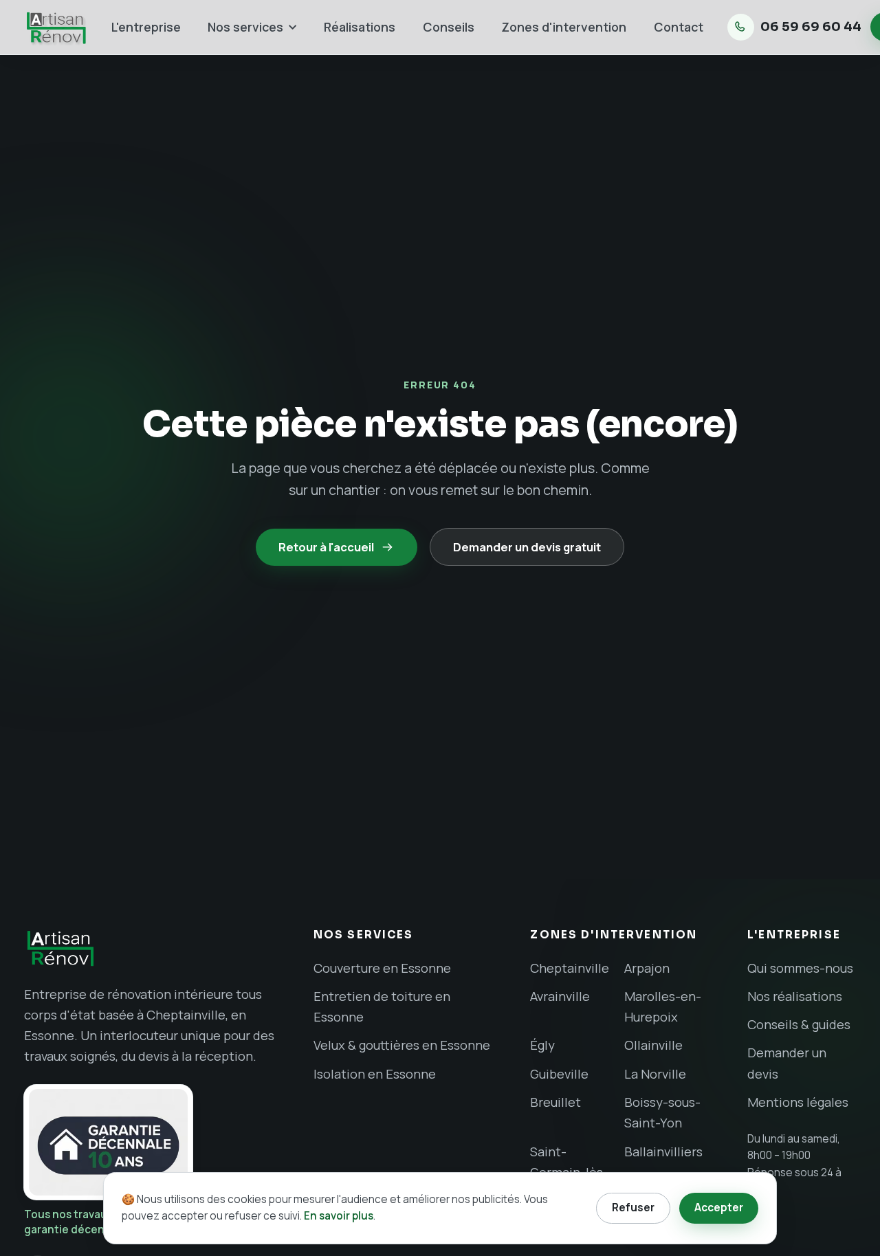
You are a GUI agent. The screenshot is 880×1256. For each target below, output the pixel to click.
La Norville (655, 1074)
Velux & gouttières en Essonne (402, 1045)
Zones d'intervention (563, 27)
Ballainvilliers (663, 1151)
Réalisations (359, 27)
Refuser (633, 1207)
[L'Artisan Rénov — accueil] (150, 948)
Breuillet (555, 1102)
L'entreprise (146, 27)
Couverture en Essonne (382, 968)
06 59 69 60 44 (810, 26)
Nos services (245, 27)
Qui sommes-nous (800, 968)
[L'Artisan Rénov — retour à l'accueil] (55, 27)
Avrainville (560, 996)
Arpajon (647, 968)
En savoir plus (338, 1216)
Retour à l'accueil (326, 547)
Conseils (448, 27)
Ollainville (653, 1045)
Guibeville (559, 1074)
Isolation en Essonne (375, 1074)
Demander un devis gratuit (527, 547)
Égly (542, 1045)
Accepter (718, 1207)
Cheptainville (569, 968)
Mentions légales (797, 1102)
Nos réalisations (794, 996)
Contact (678, 27)
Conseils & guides (798, 1024)
